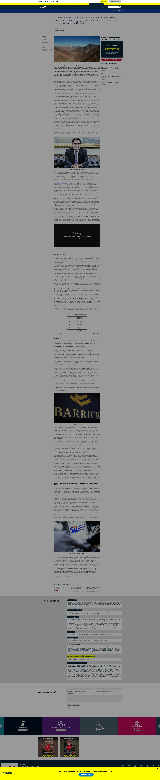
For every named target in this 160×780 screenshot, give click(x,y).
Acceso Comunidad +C (115, 1)
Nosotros (104, 7)
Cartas (98, 7)
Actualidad (84, 7)
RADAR (69, 7)
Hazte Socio (104, 1)
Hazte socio (86, 775)
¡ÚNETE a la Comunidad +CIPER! (96, 4)
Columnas (91, 7)
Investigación (76, 7)
